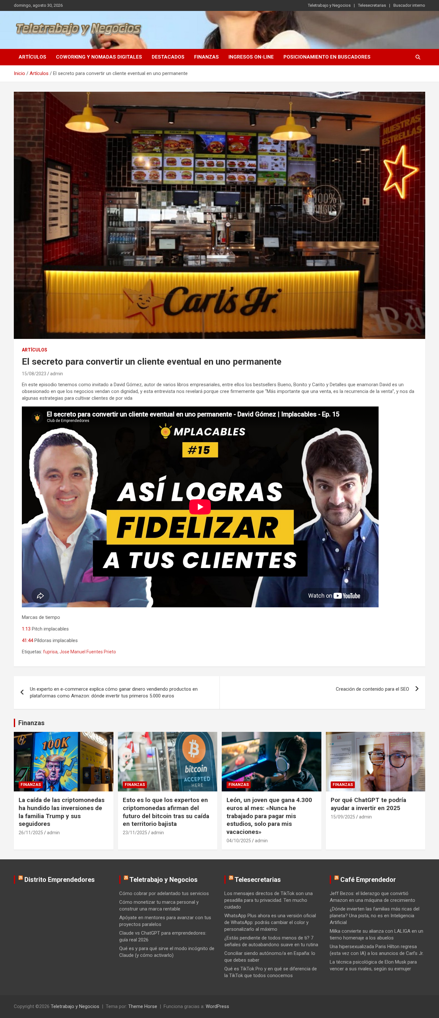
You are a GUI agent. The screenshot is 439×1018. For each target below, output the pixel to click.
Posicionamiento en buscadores (327, 57)
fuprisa (50, 651)
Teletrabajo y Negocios (329, 5)
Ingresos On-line (251, 57)
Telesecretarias (372, 5)
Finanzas (206, 57)
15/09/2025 (343, 816)
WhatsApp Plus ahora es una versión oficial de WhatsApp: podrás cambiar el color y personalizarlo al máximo (270, 922)
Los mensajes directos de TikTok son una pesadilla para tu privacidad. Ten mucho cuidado (268, 900)
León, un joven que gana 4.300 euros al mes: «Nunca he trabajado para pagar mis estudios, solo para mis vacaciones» (269, 816)
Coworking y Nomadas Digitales (99, 57)
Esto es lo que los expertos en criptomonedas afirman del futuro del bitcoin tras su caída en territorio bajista (166, 811)
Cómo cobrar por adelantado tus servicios (164, 893)
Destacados (168, 57)
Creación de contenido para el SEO (372, 689)
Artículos (32, 57)
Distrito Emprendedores (59, 879)
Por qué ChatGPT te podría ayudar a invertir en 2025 (368, 804)
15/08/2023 (34, 373)
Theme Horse (142, 1006)
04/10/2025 (239, 840)
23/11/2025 (135, 832)
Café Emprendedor (368, 879)
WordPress (217, 1006)
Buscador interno (409, 5)
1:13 (26, 629)
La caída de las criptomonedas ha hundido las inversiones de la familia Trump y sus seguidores (61, 811)
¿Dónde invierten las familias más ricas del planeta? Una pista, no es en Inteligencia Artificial (374, 915)
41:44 (27, 640)
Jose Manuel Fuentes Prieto (87, 651)
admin (56, 373)
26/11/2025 (31, 832)
